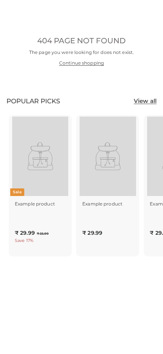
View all (145, 100)
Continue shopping (81, 63)
